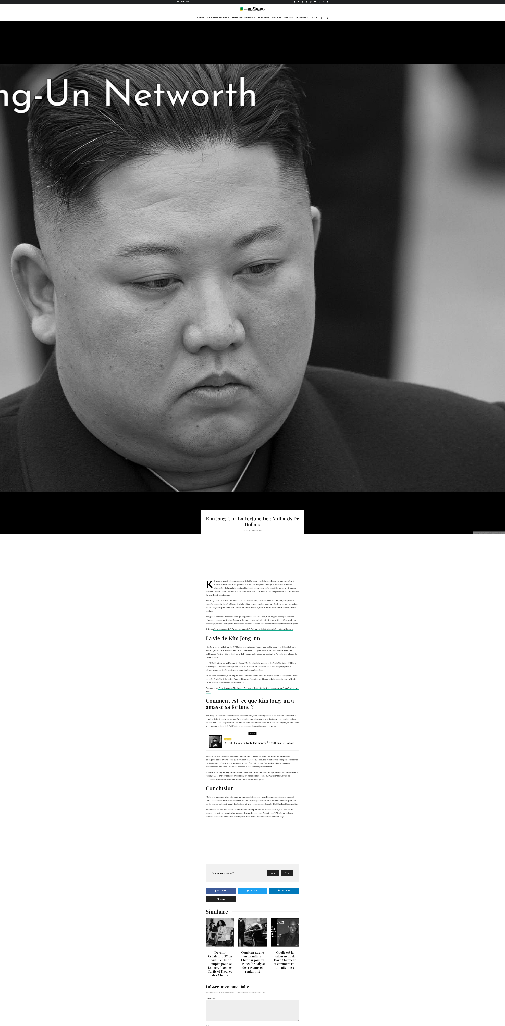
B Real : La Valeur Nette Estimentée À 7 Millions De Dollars (259, 743)
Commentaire (211, 998)
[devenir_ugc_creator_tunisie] (220, 932)
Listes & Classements (242, 18)
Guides (287, 18)
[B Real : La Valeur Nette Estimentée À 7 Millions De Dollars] (215, 741)
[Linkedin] (319, 1)
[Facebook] (294, 1)
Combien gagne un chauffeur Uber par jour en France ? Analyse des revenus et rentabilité (252, 961)
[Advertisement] (252, 559)
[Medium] (323, 1)
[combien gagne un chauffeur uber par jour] (252, 932)
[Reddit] (311, 1)
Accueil (200, 18)
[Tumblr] (327, 1)
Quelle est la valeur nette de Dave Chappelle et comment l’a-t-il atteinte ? (285, 959)
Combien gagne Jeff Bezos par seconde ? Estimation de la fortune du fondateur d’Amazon (253, 629)
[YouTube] (315, 1)
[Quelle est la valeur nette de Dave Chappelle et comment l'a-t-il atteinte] (285, 932)
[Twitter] (298, 1)
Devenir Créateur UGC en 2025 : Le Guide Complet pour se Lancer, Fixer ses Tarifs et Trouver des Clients (220, 963)
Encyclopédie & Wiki (217, 18)
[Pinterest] (307, 1)
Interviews (263, 18)
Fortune (276, 18)
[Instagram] (303, 1)
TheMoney (301, 18)
